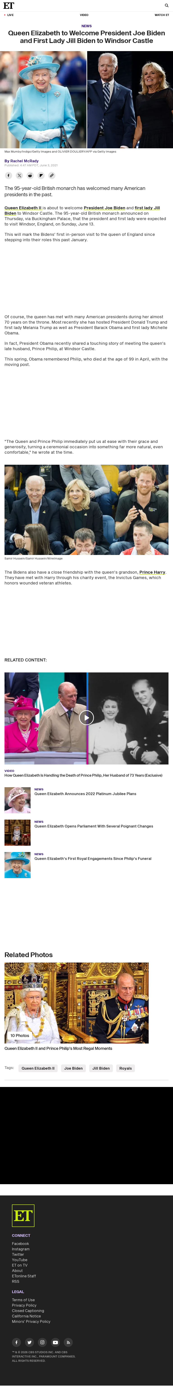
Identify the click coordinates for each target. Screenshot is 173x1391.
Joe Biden (73, 1068)
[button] (86, 717)
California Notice (26, 1316)
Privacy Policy (24, 1305)
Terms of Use (23, 1300)
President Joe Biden (104, 208)
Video (84, 15)
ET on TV (19, 1265)
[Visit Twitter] (29, 1343)
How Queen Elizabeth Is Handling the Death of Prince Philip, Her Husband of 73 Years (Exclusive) (83, 775)
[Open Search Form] (166, 6)
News (87, 26)
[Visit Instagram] (42, 1343)
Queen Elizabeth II (24, 208)
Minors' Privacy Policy (31, 1321)
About (17, 1271)
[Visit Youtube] (55, 1342)
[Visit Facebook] (16, 1343)
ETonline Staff (24, 1276)
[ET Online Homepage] (10, 5)
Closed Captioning (28, 1311)
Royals (125, 1068)
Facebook (20, 1244)
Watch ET (162, 15)
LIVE (10, 15)
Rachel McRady (24, 161)
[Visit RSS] (68, 1343)
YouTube (19, 1260)
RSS (15, 1281)
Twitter (18, 1254)
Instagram (21, 1249)
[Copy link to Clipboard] (52, 176)
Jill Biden (101, 1068)
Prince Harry (152, 572)
